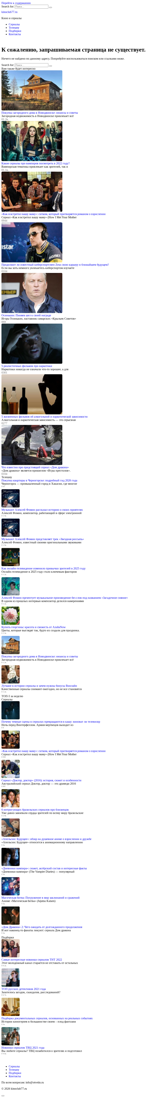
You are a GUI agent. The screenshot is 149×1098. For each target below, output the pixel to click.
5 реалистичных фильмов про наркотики (26, 366)
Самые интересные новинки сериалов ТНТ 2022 (31, 959)
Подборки (15, 30)
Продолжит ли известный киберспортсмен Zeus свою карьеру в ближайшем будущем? (55, 264)
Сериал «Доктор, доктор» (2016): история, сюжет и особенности (41, 780)
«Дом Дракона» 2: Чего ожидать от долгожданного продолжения (41, 927)
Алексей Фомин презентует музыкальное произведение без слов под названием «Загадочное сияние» (64, 597)
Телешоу (14, 27)
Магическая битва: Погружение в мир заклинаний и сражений (40, 897)
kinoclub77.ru (9, 11)
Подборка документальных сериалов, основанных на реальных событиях (47, 1018)
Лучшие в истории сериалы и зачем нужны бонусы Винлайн (39, 685)
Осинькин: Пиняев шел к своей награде (26, 315)
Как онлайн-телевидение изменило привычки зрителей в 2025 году (43, 568)
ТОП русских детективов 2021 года (23, 988)
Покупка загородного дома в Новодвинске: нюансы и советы (39, 112)
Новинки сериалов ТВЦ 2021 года (22, 1047)
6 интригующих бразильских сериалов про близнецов (35, 809)
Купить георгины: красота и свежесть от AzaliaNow (33, 627)
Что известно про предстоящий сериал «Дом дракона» (35, 467)
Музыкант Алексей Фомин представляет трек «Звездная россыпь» (42, 539)
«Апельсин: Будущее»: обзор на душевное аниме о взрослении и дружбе (46, 839)
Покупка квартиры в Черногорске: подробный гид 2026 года (39, 480)
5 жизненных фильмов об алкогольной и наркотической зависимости (44, 416)
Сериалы (14, 24)
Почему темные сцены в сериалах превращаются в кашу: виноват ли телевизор (50, 721)
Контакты (15, 34)
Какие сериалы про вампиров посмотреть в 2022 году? (35, 163)
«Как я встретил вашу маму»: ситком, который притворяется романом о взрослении (53, 214)
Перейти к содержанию (16, 3)
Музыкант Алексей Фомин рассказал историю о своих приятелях (42, 509)
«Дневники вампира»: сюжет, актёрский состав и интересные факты (44, 868)
